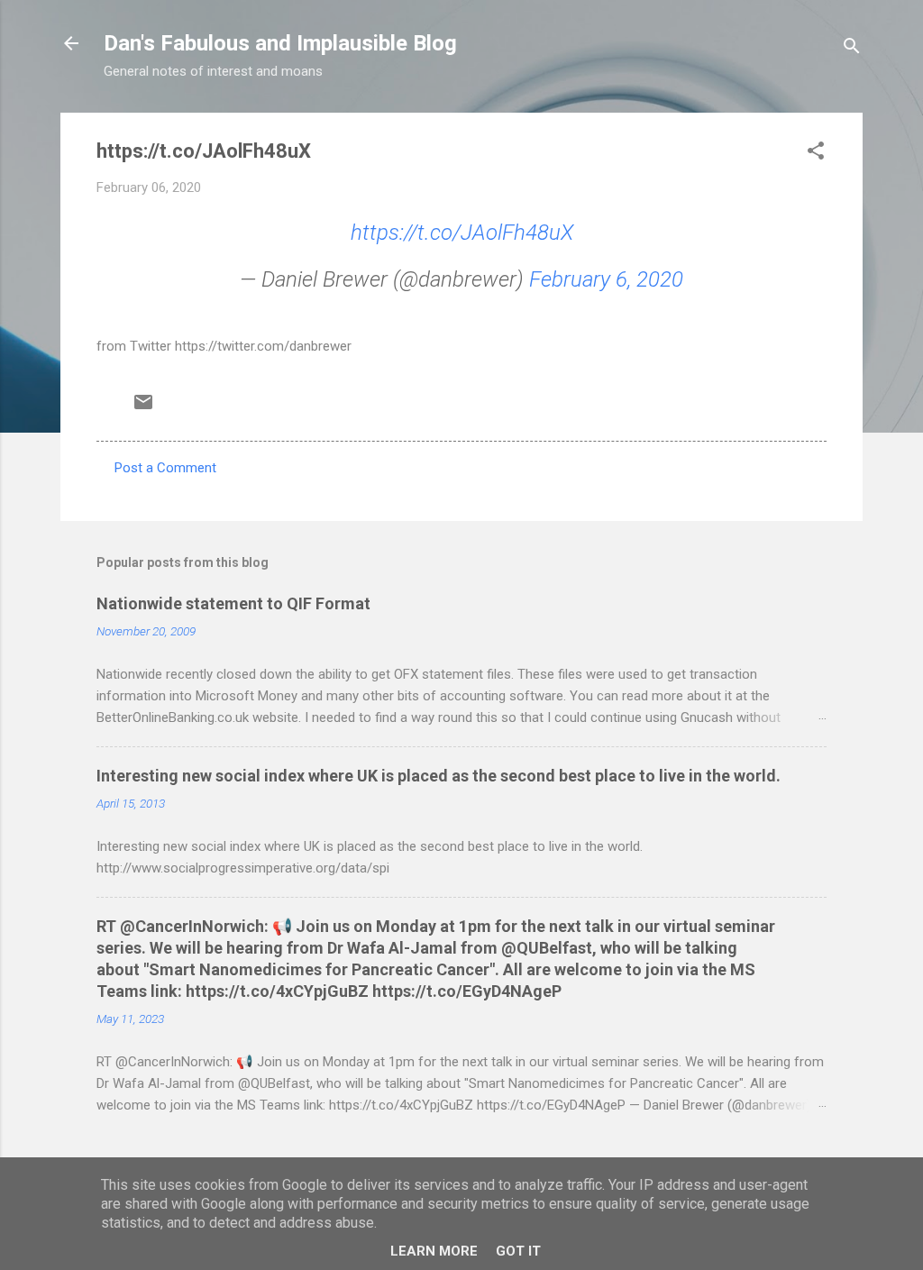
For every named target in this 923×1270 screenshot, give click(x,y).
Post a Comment (165, 468)
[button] (816, 154)
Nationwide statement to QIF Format (233, 603)
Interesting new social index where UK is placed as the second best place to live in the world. (438, 775)
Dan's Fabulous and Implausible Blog (280, 43)
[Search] (852, 49)
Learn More (434, 1251)
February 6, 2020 (606, 279)
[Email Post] (143, 408)
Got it (518, 1251)
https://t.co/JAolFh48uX (462, 232)
